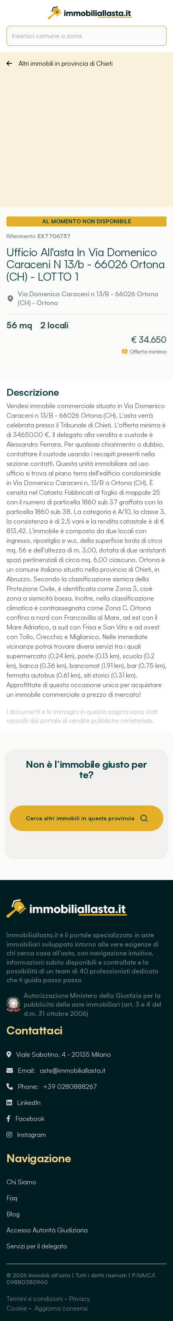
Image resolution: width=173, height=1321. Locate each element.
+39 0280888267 (70, 1086)
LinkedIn (29, 1102)
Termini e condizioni (34, 1299)
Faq (11, 1198)
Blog (13, 1214)
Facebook (29, 1119)
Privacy (79, 1299)
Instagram (31, 1135)
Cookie (16, 1308)
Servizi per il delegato (36, 1246)
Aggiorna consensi (60, 1308)
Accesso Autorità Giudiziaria (47, 1230)
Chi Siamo (21, 1182)
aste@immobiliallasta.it (72, 1070)
